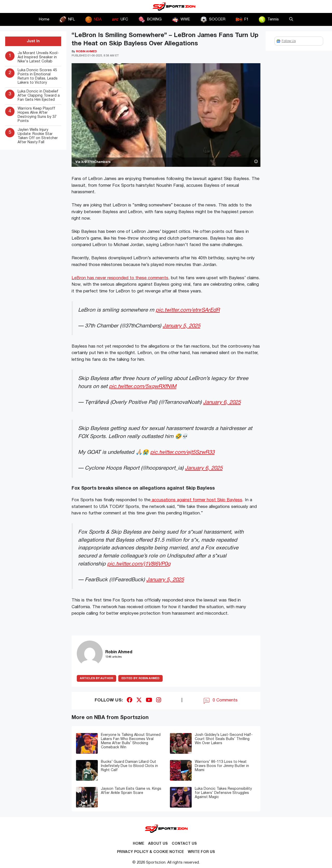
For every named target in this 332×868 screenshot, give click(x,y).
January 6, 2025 (222, 402)
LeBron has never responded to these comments (120, 278)
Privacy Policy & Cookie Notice (150, 852)
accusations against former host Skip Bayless (196, 500)
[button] (291, 19)
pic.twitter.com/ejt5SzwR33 (182, 452)
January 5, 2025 (181, 326)
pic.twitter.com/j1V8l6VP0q (138, 564)
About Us (158, 843)
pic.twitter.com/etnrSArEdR (188, 310)
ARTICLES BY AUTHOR (96, 678)
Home (44, 19)
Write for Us (201, 852)
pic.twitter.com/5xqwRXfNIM (142, 386)
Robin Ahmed (140, 678)
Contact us (184, 843)
